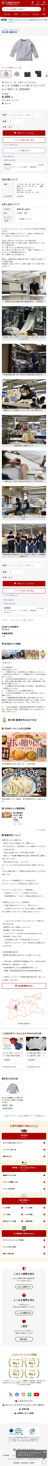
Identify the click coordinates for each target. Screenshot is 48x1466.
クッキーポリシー (33, 1459)
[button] (44, 9)
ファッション (16, 620)
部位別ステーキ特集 (9, 1221)
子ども (30, 620)
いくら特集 (28, 1208)
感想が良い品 (7, 1156)
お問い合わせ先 (9, 160)
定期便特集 (28, 1221)
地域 (16, 14)
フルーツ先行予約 (9, 1189)
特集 (44, 14)
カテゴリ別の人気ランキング (12, 1143)
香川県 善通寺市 (8, 1108)
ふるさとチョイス (25, 1401)
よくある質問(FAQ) (24, 1313)
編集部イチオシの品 (9, 1175)
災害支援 (25, 1409)
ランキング (25, 14)
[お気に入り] (44, 1462)
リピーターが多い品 (9, 1149)
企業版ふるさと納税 (25, 1413)
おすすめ (36, 14)
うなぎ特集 (6, 1208)
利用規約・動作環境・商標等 (23, 1463)
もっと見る (41, 830)
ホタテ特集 (28, 1214)
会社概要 (6, 1455)
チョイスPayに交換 (9, 1247)
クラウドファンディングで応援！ (14, 1240)
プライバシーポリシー (16, 1459)
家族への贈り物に (9, 1253)
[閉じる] (44, 1452)
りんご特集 (6, 1214)
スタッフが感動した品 (10, 1182)
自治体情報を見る (25, 986)
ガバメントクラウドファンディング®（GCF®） (25, 1405)
